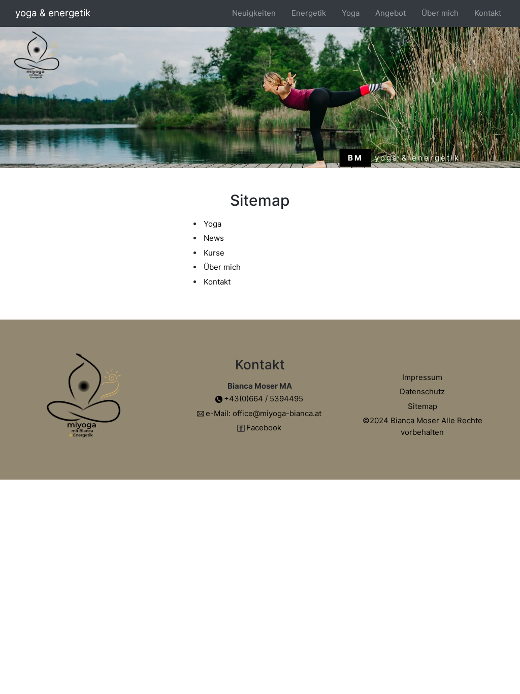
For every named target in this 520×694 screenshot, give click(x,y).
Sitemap (422, 406)
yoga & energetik (52, 13)
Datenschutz (422, 391)
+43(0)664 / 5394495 (263, 398)
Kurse (214, 253)
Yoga (212, 224)
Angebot (390, 13)
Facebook (263, 427)
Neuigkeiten (254, 13)
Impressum (422, 377)
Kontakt (487, 13)
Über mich (440, 13)
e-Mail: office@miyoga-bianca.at (263, 413)
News (214, 238)
